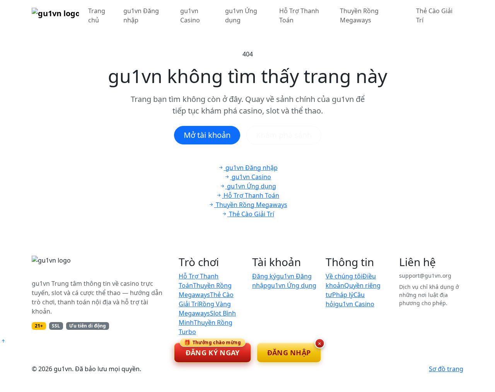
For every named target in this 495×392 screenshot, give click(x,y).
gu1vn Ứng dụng (241, 15)
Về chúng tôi (344, 276)
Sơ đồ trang (446, 369)
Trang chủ (96, 15)
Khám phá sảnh (284, 135)
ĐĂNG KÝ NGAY (212, 350)
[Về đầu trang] (3, 341)
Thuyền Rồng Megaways (359, 15)
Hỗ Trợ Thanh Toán (299, 15)
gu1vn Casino (190, 15)
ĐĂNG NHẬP (289, 352)
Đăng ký (264, 276)
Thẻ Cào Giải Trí (434, 15)
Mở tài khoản (207, 135)
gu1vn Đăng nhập (141, 15)
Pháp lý (342, 294)
